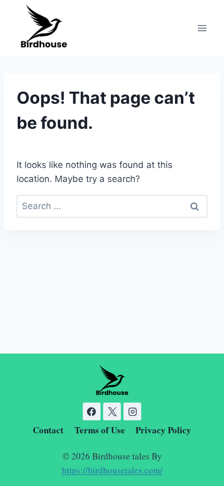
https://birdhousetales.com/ (112, 470)
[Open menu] (201, 28)
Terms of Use (99, 429)
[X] (112, 411)
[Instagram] (132, 411)
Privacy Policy (163, 429)
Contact (48, 429)
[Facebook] (92, 411)
